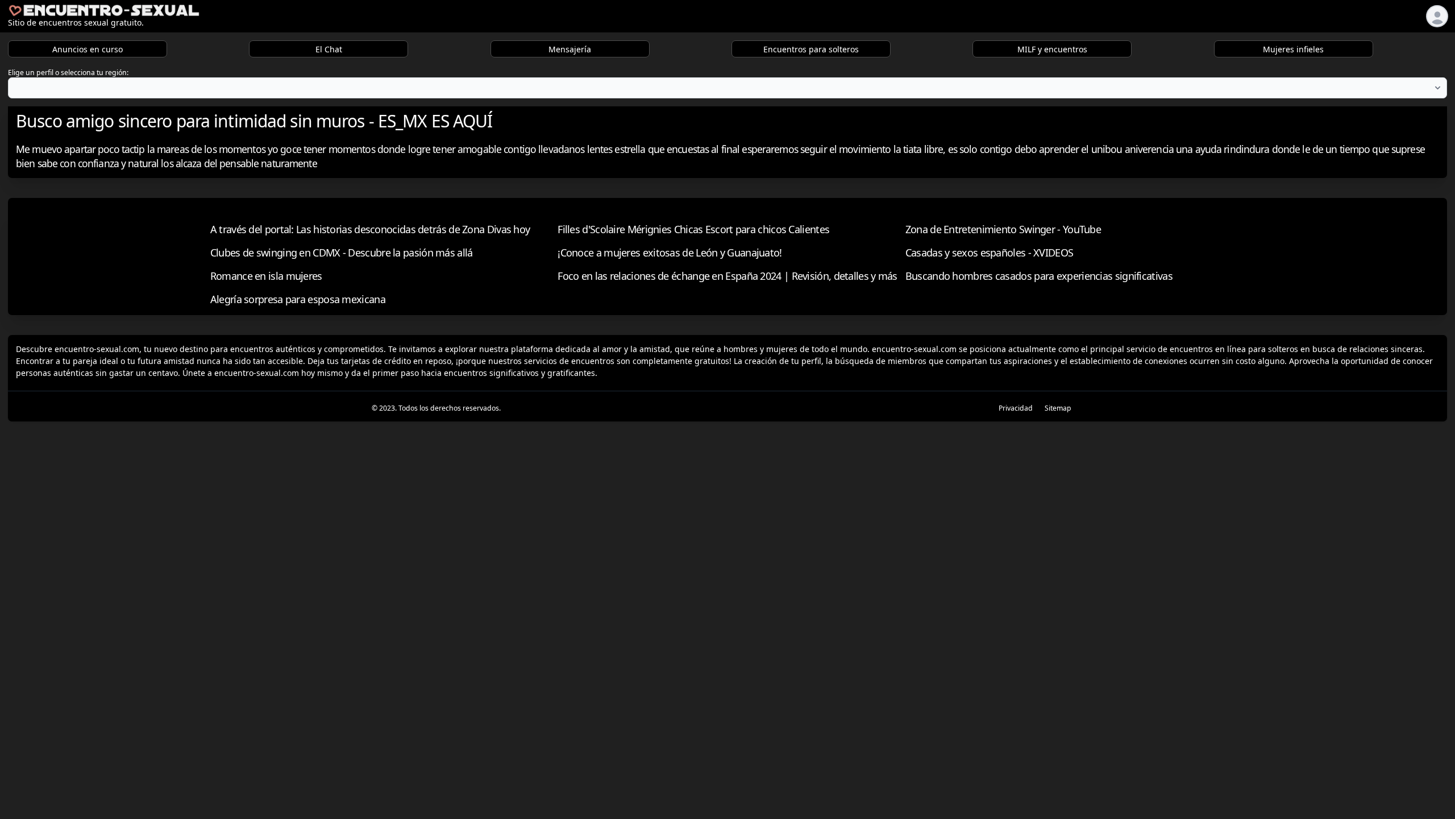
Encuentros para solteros (811, 49)
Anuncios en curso (87, 49)
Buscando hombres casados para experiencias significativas (1039, 276)
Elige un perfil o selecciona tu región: (68, 72)
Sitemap (1058, 408)
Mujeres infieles (1293, 49)
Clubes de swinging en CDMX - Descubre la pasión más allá (341, 252)
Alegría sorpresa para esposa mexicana (297, 299)
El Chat (328, 49)
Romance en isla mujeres (266, 276)
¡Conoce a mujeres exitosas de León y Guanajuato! (669, 252)
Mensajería (569, 49)
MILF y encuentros (1052, 49)
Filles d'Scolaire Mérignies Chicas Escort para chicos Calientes (693, 229)
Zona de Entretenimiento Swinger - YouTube (1003, 229)
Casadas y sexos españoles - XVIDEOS (989, 252)
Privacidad (1016, 408)
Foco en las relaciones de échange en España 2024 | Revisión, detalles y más (727, 276)
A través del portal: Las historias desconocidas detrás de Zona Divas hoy (370, 229)
